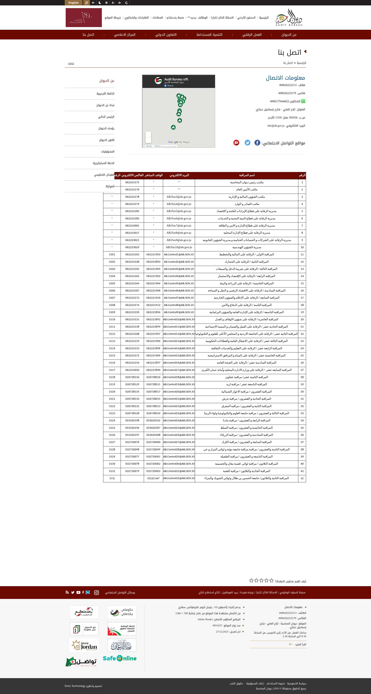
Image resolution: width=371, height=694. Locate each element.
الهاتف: (301, 613)
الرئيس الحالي (106, 116)
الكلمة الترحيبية (105, 93)
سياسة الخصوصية (296, 683)
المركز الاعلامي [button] (124, 35)
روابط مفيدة (247, 592)
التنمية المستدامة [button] (209, 35)
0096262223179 (287, 618)
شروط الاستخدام (275, 683)
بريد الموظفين (230, 592)
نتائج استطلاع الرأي (209, 592)
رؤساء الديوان (106, 128)
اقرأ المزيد (300, 644)
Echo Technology (75, 685)
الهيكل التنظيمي (104, 174)
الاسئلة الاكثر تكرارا (222, 17)
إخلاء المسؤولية (254, 683)
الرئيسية (263, 17)
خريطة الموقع (113, 17)
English (74, 2)
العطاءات (157, 17)
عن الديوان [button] (289, 35)
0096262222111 (288, 85)
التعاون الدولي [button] (166, 35)
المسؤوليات (107, 151)
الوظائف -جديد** (197, 17)
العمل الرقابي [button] (252, 35)
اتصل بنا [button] (88, 35)
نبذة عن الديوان (105, 105)
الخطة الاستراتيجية (103, 163)
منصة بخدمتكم (175, 17)
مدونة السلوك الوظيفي (292, 592)
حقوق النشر (236, 683)
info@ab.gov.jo (276, 125)
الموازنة (110, 186)
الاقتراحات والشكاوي (136, 17)
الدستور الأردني (245, 17)
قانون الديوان (106, 140)
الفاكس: (301, 618)
